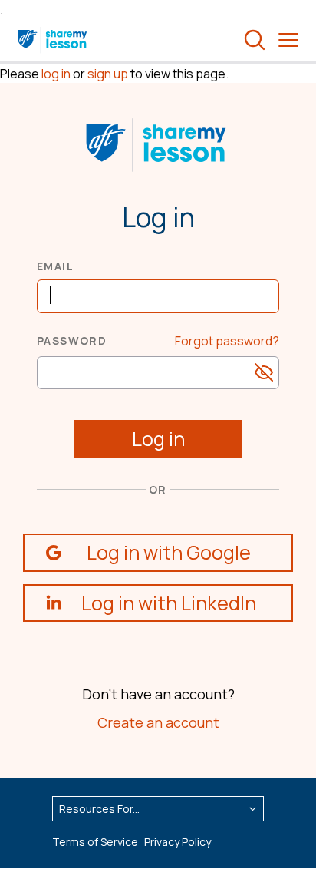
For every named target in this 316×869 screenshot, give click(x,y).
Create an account (158, 722)
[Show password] (264, 372)
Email (55, 266)
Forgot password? (227, 340)
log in (56, 73)
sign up (107, 73)
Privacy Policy (177, 841)
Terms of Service (95, 841)
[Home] (53, 40)
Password (72, 340)
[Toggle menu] (288, 40)
